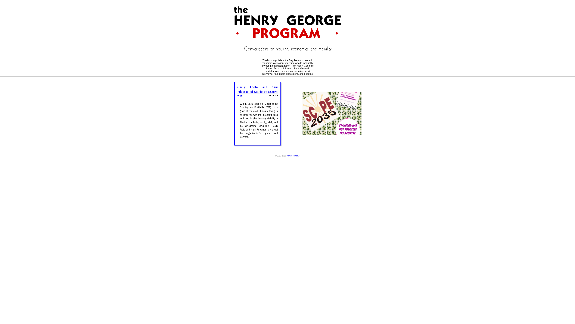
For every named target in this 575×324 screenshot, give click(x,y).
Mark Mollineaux (293, 156)
